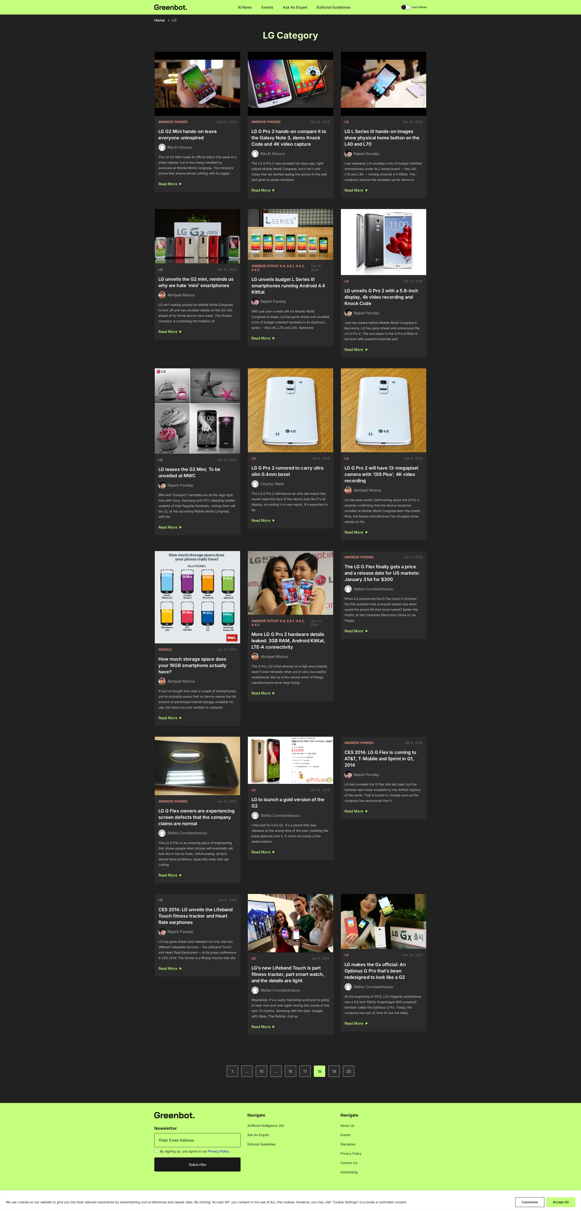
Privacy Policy (218, 1151)
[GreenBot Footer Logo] (174, 1115)
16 (290, 1071)
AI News (245, 7)
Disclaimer (348, 1144)
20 (348, 1071)
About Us (347, 1125)
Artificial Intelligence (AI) (265, 1125)
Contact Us (348, 1163)
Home (159, 20)
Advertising (349, 1172)
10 (261, 1071)
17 (305, 1071)
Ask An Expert (295, 7)
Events (267, 7)
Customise (530, 1202)
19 (334, 1071)
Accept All (561, 1202)
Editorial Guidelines (333, 7)
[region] (290, 1200)
